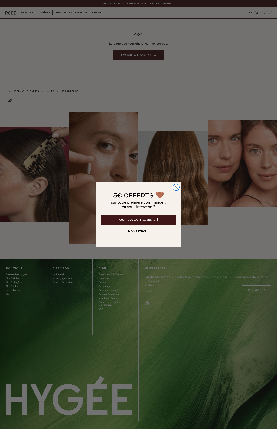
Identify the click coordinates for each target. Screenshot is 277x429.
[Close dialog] (176, 187)
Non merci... (138, 231)
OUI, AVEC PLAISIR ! (138, 220)
